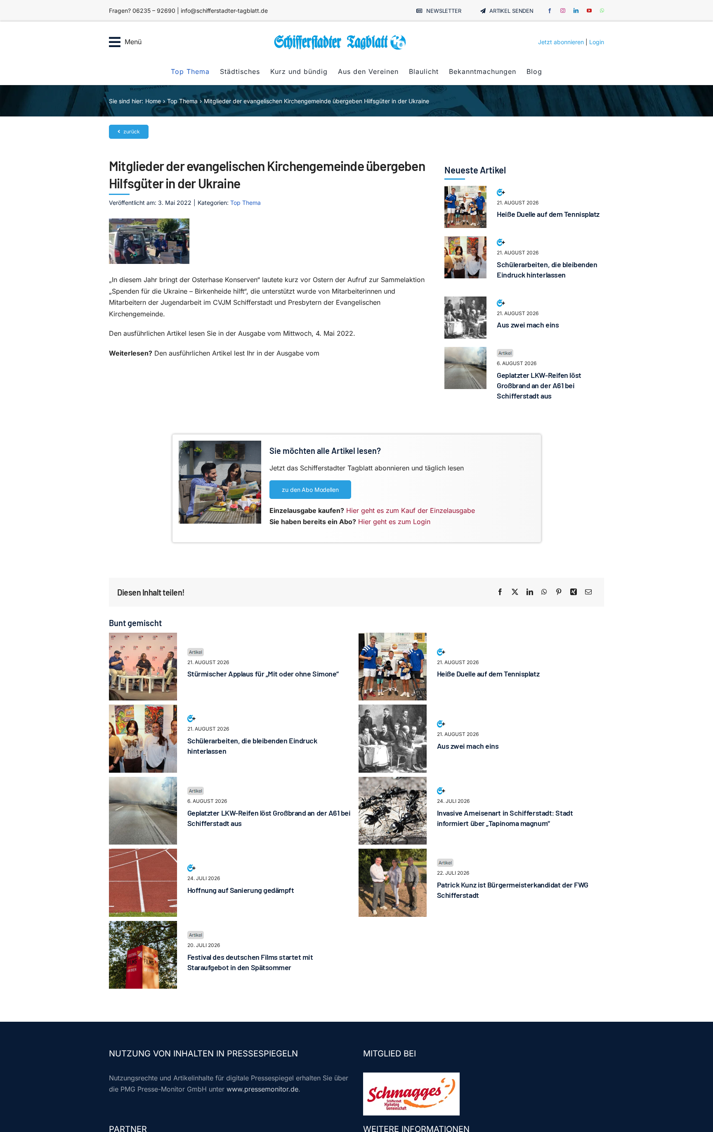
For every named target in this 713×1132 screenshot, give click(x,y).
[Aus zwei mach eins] (465, 302)
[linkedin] (576, 10)
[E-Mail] (588, 592)
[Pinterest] (558, 592)
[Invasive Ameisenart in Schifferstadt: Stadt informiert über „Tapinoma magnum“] (393, 782)
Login (596, 41)
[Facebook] (500, 592)
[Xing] (573, 592)
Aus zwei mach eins (528, 324)
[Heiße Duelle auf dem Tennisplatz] (465, 191)
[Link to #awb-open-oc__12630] (114, 42)
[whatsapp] (602, 10)
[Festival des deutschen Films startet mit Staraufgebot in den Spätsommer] (143, 926)
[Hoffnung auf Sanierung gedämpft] (143, 854)
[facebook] (549, 10)
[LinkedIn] (529, 592)
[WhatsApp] (544, 592)
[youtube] (589, 10)
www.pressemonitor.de (262, 1089)
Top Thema (245, 202)
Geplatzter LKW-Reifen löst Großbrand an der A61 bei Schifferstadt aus (539, 385)
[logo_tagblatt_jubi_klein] (340, 37)
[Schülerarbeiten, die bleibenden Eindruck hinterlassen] (465, 241)
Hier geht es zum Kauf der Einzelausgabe (410, 510)
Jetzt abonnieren (561, 41)
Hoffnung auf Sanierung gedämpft (240, 890)
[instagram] (562, 10)
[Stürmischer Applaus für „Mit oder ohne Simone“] (143, 638)
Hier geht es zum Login (394, 521)
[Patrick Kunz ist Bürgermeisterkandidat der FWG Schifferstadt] (393, 854)
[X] (515, 592)
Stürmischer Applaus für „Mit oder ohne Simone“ (263, 673)
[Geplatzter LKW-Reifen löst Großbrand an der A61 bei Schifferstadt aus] (465, 352)
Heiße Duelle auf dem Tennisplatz (548, 213)
